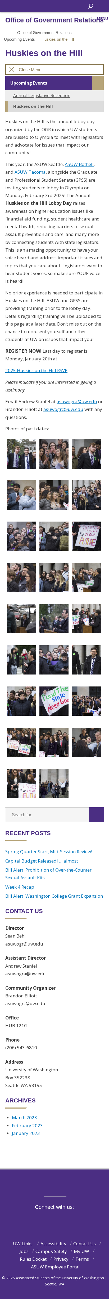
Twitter (46, 1219)
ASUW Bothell (79, 164)
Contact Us (84, 1243)
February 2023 (27, 1125)
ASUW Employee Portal (55, 1267)
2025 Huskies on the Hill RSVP (36, 370)
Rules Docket (33, 1259)
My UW (81, 1251)
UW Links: (23, 1243)
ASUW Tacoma (30, 172)
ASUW (9, 6)
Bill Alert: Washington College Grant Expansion (54, 896)
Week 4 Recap (19, 887)
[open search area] (90, 6)
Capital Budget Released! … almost (41, 861)
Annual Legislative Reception (41, 95)
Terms (82, 1259)
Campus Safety (51, 1251)
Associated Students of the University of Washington (41, 5)
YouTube (69, 1219)
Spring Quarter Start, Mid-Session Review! (48, 851)
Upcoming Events (19, 39)
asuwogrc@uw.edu (63, 409)
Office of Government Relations (44, 32)
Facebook (35, 1219)
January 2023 (26, 1133)
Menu (102, 18)
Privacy (61, 1259)
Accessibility (53, 1243)
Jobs (24, 1251)
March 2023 (24, 1117)
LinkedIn (80, 1219)
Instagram (57, 1219)
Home (7, 32)
